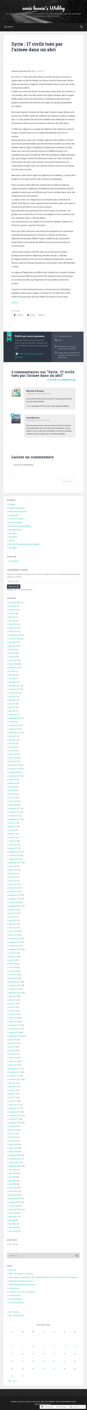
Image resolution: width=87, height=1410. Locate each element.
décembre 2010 (14, 1112)
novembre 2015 (14, 899)
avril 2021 (12, 711)
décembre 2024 (14, 635)
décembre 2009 (14, 1155)
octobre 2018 (13, 772)
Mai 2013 (12, 1007)
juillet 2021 (12, 700)
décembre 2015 (14, 895)
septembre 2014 (14, 949)
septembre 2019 (14, 733)
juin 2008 (12, 1220)
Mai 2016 (12, 877)
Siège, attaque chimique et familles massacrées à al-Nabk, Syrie (69, 355)
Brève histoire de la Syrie (17, 512)
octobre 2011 (13, 1076)
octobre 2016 (13, 859)
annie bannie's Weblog (43, 8)
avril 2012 (12, 1054)
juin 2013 (12, 1004)
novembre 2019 (14, 725)
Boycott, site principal (16, 508)
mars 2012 (12, 1058)
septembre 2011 (14, 1079)
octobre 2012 (13, 1032)
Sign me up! (14, 586)
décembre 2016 (14, 852)
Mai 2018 (12, 790)
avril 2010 (12, 1141)
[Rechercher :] (43, 1255)
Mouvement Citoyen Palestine (19, 526)
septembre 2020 (14, 718)
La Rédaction (39, 71)
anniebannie (33, 417)
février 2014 (13, 975)
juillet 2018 (12, 783)
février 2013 (13, 1018)
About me (12, 1270)
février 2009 (13, 1191)
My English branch (15, 530)
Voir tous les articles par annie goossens (29, 355)
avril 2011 (12, 1097)
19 (43, 1361)
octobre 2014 (13, 946)
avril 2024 (12, 657)
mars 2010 (12, 1144)
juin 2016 (12, 874)
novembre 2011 (14, 1072)
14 (64, 1354)
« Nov (9, 1381)
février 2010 (13, 1148)
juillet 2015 (12, 913)
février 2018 (13, 801)
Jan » (15, 1381)
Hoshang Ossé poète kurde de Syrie (21, 1285)
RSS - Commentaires (16, 1316)
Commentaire (66, 481)
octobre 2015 (13, 902)
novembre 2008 (14, 1202)
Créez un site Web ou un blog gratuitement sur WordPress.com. (43, 1402)
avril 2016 (12, 881)
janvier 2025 (13, 631)
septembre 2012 (14, 1036)
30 (12, 1376)
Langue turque (13, 1288)
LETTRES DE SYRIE (15, 519)
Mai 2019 (12, 747)
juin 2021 (12, 704)
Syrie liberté (12, 537)
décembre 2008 (14, 1199)
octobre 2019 (13, 729)
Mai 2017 (12, 834)
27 (54, 1369)
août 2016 (12, 866)
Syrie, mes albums (15, 1299)
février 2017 (13, 845)
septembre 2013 (14, 993)
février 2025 (13, 628)
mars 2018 (12, 798)
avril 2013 (12, 1011)
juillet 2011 (12, 1087)
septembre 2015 (14, 906)
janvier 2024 (13, 668)
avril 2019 (12, 751)
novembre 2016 (14, 855)
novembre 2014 (14, 942)
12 (43, 1354)
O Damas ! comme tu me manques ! (22, 1292)
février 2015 (13, 931)
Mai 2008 (12, 1224)
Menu (10, 27)
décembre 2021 (14, 686)
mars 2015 (12, 928)
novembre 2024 (14, 639)
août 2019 (12, 736)
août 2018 (12, 780)
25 (33, 1369)
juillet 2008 (12, 1217)
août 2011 (12, 1083)
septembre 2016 (14, 863)
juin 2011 (12, 1090)
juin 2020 (12, 722)
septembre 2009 (14, 1166)
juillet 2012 (12, 1043)
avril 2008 (12, 1228)
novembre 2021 (14, 689)
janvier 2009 (13, 1195)
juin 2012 (12, 1047)
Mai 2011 (12, 1094)
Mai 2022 (12, 675)
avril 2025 (12, 621)
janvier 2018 (13, 805)
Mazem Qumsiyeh (15, 523)
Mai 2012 (12, 1051)
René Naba (12, 533)
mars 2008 (12, 1231)
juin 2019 (12, 743)
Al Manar (11, 504)
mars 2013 (12, 1014)
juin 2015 (12, 917)
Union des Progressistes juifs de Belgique (24, 544)
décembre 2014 (14, 939)
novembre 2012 (14, 1029)
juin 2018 (12, 787)
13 (54, 1354)
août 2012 (12, 1040)
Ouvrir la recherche (81, 27)
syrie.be (11, 541)
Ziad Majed (12, 548)
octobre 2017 (13, 816)
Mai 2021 (12, 707)
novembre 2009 (14, 1159)
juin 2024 (12, 650)
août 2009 (12, 1170)
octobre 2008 (13, 1206)
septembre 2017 (14, 819)
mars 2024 (12, 660)
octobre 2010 (13, 1119)
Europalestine (13, 515)
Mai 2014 (12, 964)
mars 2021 (12, 715)
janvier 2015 (13, 935)
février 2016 (13, 888)
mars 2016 (12, 884)
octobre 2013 (13, 989)
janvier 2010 (13, 1152)
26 (43, 1369)
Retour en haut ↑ (43, 1404)
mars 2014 (12, 971)
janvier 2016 (13, 892)
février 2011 (13, 1105)
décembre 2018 (14, 765)
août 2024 (12, 642)
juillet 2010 (12, 1130)
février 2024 (13, 664)
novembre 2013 (14, 985)
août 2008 (12, 1213)
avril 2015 (12, 924)
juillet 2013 (12, 1000)
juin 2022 (12, 671)
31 (22, 1376)
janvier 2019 (13, 762)
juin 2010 (12, 1134)
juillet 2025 (12, 610)
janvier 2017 (13, 848)
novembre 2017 (14, 812)
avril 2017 (12, 837)
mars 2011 (12, 1101)
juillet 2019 (12, 740)
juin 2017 (12, 830)
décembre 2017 (14, 809)
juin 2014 (12, 960)
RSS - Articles (13, 1312)
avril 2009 (12, 1184)
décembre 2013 (14, 982)
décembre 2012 (14, 1025)
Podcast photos (14, 1295)
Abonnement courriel (17, 570)
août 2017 (12, 823)
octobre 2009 (13, 1162)
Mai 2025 (12, 617)
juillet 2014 (12, 957)
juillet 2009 (12, 1173)
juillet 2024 (12, 646)
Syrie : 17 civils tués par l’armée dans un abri (37, 46)
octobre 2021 (13, 693)
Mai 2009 (12, 1181)
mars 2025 (12, 624)
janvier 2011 (13, 1108)
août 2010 (12, 1126)
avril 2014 (12, 967)
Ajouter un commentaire (61, 380)
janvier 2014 (13, 978)
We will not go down (16, 1303)
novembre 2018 (14, 769)
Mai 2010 (12, 1137)
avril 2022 (12, 678)
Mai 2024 (12, 653)
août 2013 (12, 996)
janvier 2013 (13, 1022)
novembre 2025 (14, 603)
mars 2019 (12, 754)
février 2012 (13, 1061)
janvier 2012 (13, 1065)
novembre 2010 (14, 1116)
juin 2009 (12, 1177)
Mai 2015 (12, 920)
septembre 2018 (14, 776)
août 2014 (12, 953)
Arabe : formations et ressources (20, 1274)
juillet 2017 (12, 827)
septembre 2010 (14, 1123)
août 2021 (12, 696)
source (14, 302)
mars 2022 (12, 682)
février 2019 (13, 758)
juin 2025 (12, 613)
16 (12, 1361)
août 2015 (12, 910)
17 (22, 1361)
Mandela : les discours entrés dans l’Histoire (67, 347)
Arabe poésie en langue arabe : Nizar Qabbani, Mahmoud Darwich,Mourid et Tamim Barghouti (43, 1277)
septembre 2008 (14, 1209)
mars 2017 (12, 841)
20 (54, 1361)
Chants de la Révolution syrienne (20, 1281)
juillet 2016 (12, 870)
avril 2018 (12, 794)
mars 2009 (12, 1188)
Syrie (60, 340)
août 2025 (12, 606)
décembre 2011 (14, 1069)
